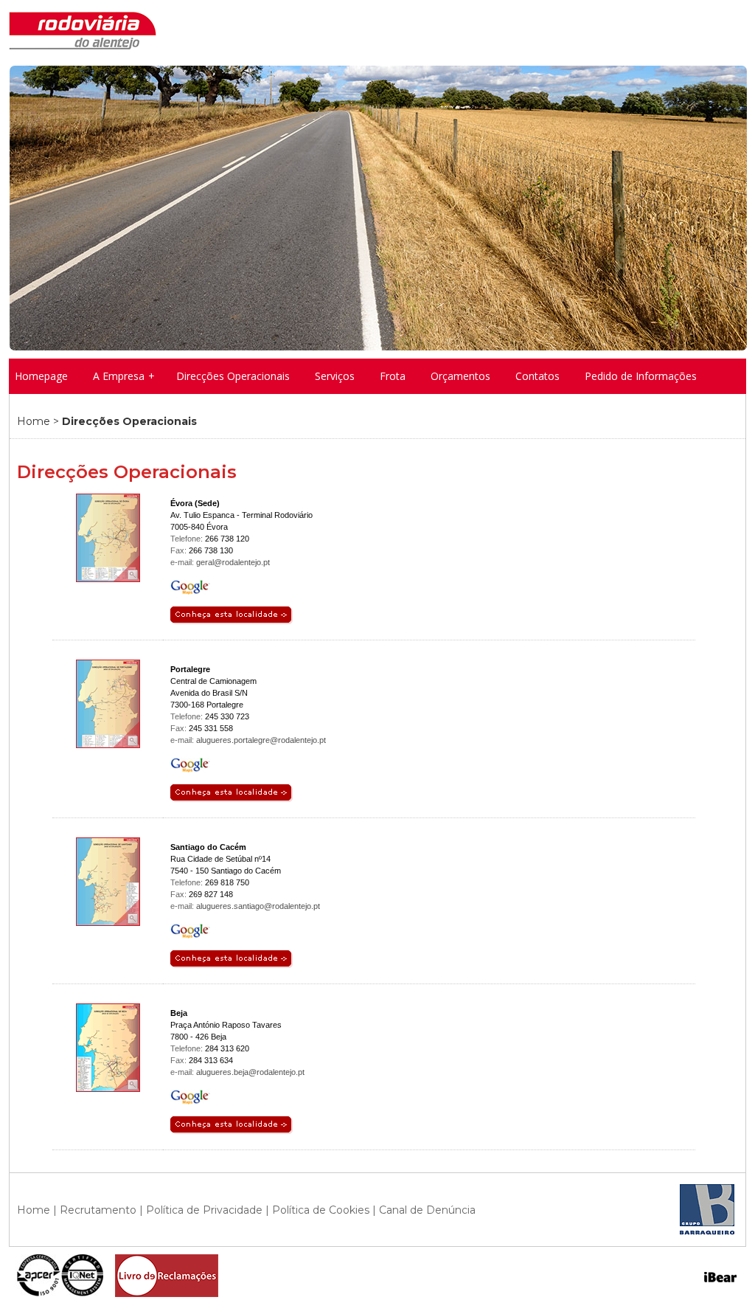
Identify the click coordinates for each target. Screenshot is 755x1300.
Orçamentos (460, 376)
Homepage (41, 376)
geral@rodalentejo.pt (233, 562)
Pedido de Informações (641, 376)
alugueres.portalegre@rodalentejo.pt (261, 740)
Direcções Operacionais (233, 376)
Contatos (537, 376)
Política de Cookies (320, 1210)
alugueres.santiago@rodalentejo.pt (258, 906)
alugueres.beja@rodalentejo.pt (250, 1072)
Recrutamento (98, 1210)
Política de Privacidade (204, 1210)
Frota (393, 376)
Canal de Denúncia (427, 1210)
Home (33, 421)
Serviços (335, 376)
